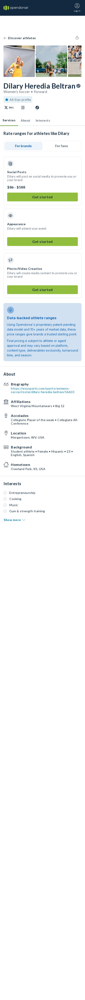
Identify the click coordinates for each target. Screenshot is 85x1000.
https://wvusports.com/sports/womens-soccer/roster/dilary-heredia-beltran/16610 (42, 390)
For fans (61, 146)
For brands (23, 146)
